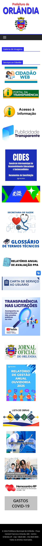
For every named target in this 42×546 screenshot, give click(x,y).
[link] (21, 9)
